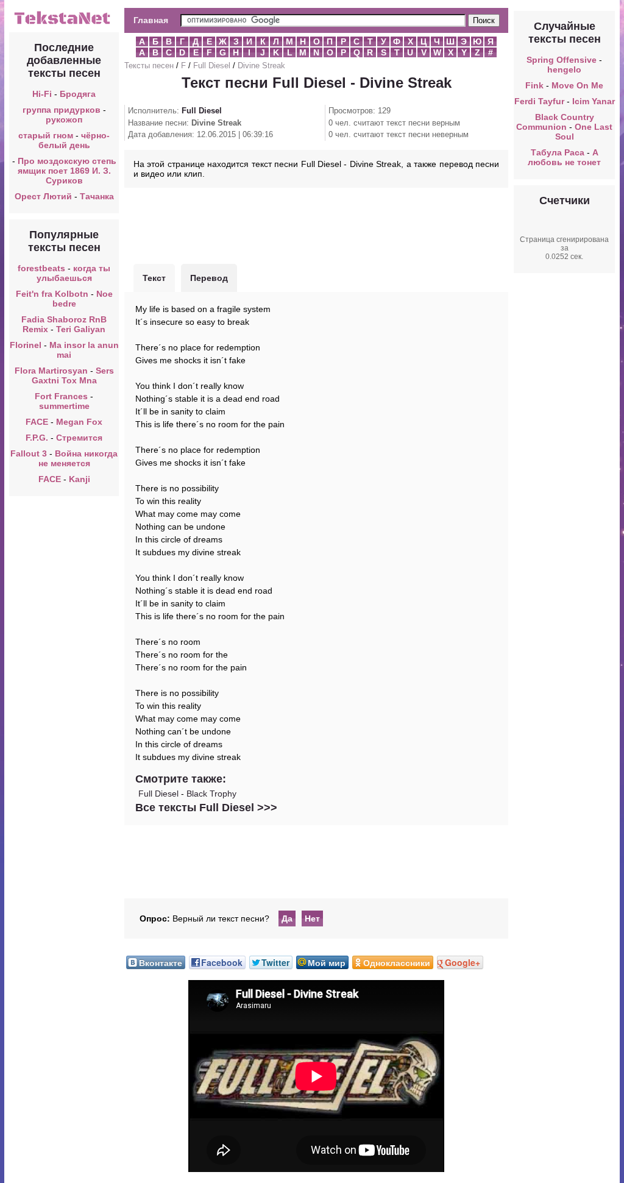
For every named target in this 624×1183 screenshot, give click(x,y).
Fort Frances (61, 396)
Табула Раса (557, 152)
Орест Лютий (43, 196)
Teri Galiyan (80, 329)
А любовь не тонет (564, 157)
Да (287, 918)
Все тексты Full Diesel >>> (206, 807)
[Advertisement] (316, 224)
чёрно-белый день (74, 140)
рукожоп (64, 119)
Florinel (25, 345)
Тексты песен (149, 65)
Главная (150, 20)
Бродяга (78, 94)
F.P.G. (37, 437)
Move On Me (577, 85)
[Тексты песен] (64, 23)
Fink (534, 85)
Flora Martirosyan (51, 370)
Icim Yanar (593, 101)
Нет (312, 918)
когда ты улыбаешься (74, 273)
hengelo (564, 69)
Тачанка (97, 196)
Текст (154, 278)
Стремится (79, 437)
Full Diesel (211, 65)
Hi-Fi (42, 94)
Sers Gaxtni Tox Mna (73, 375)
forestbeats (41, 268)
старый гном (45, 135)
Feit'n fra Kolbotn (52, 294)
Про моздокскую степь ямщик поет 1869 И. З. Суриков (67, 170)
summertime (64, 406)
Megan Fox (79, 422)
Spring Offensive (561, 60)
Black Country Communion (555, 122)
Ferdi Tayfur (539, 101)
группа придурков (62, 110)
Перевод (209, 278)
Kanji (79, 479)
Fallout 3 (28, 453)
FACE (37, 422)
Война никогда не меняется (78, 458)
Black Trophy (211, 793)
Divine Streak (261, 65)
